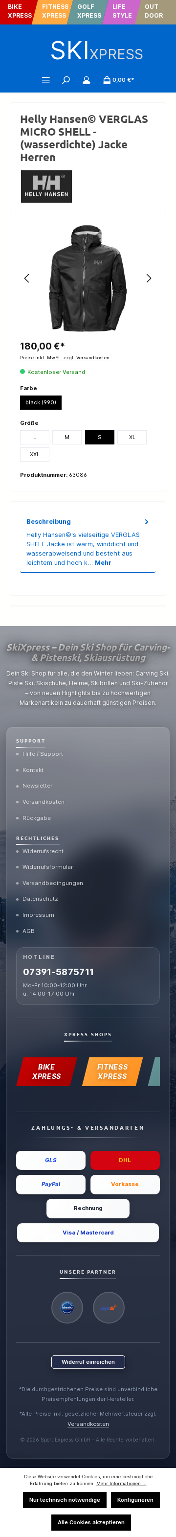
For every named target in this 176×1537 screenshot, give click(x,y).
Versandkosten (43, 801)
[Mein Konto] (86, 80)
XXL (35, 454)
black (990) (40, 402)
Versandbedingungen (52, 883)
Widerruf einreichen (88, 1361)
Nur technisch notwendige (64, 1499)
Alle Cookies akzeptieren (91, 1522)
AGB (28, 931)
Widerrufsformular (47, 866)
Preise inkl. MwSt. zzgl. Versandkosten (65, 357)
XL (132, 437)
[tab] (87, 542)
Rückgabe (36, 818)
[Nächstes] (148, 278)
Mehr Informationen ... (121, 1483)
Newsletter (37, 785)
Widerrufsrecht (43, 851)
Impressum (38, 914)
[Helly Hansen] (88, 186)
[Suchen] (66, 80)
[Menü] (46, 80)
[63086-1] (88, 278)
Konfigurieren (135, 1499)
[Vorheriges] (27, 278)
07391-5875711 (58, 972)
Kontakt (33, 770)
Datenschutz (40, 898)
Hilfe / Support (42, 753)
